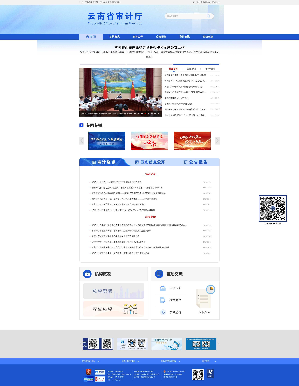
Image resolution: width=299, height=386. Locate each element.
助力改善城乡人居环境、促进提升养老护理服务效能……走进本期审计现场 (124, 203)
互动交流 (208, 36)
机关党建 (150, 221)
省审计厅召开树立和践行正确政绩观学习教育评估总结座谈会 (118, 209)
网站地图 (137, 376)
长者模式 (216, 2)
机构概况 (114, 36)
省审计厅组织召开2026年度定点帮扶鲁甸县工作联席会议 (117, 187)
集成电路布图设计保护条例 (176, 103)
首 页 (93, 36)
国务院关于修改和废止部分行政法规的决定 (183, 91)
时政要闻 (173, 73)
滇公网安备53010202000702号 (176, 376)
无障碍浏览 (205, 2)
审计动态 (150, 178)
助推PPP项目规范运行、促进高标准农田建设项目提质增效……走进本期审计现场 (127, 192)
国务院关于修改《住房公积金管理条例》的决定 (185, 80)
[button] (138, 118)
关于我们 (151, 376)
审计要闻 (210, 73)
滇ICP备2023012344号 (170, 382)
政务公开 (138, 36)
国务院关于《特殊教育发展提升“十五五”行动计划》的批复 (185, 85)
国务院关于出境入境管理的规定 (178, 108)
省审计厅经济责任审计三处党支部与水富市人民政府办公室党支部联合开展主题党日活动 (130, 252)
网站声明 (144, 376)
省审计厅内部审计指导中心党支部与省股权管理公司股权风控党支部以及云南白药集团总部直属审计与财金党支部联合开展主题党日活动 (140, 230)
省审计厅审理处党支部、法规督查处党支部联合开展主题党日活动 (120, 258)
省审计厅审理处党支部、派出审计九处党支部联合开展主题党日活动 (121, 235)
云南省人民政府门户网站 (110, 2)
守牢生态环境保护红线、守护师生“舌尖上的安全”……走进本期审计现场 (123, 215)
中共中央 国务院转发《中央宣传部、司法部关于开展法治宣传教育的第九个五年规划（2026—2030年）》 (185, 120)
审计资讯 (184, 36)
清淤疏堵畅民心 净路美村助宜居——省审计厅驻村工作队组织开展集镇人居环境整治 (129, 198)
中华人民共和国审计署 (89, 2)
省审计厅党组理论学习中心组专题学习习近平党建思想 (115, 241)
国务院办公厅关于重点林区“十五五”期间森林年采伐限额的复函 (185, 97)
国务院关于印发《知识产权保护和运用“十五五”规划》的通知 (185, 114)
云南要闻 (191, 73)
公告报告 (161, 36)
